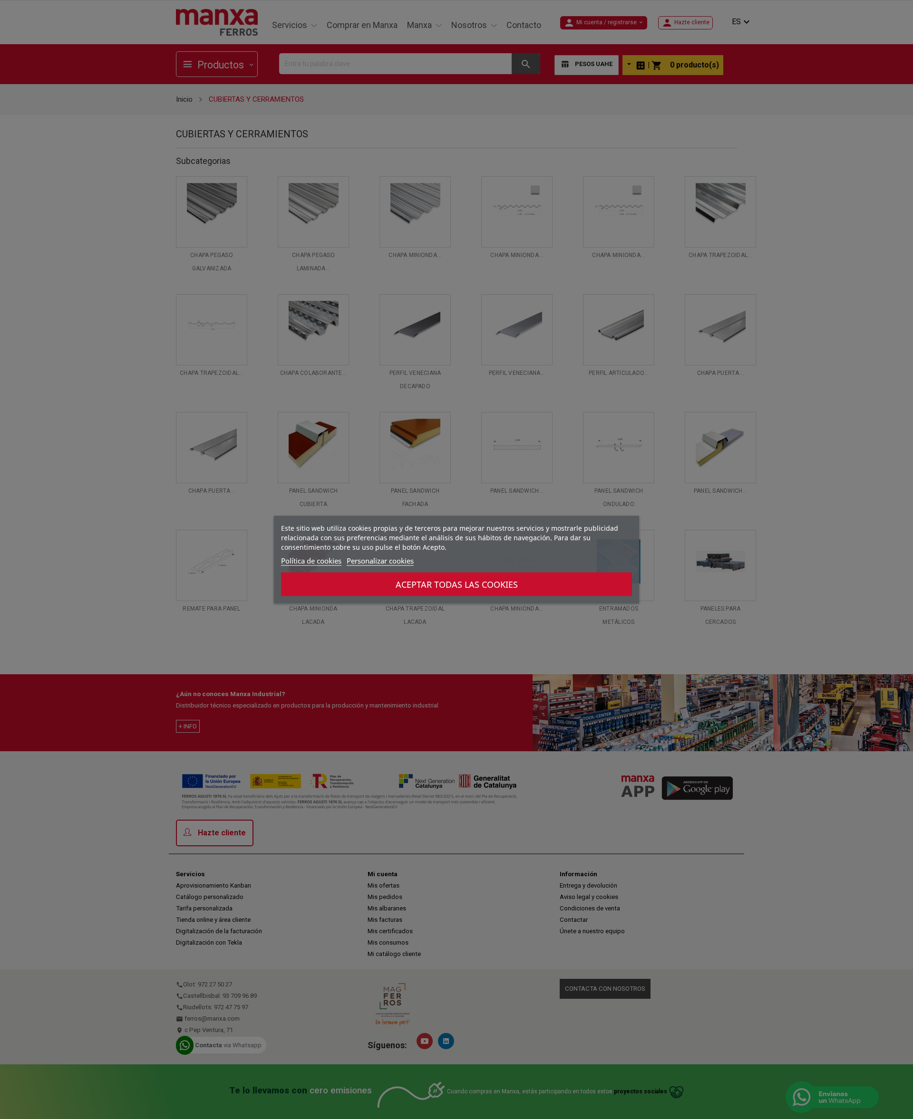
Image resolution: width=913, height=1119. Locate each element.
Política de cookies (311, 560)
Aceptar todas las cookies (457, 584)
